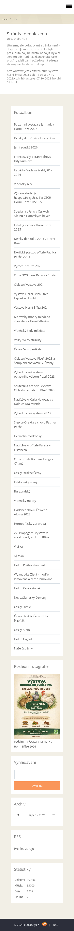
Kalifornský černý (25, 482)
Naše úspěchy (23, 648)
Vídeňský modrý (25, 501)
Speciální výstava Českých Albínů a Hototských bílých (32, 213)
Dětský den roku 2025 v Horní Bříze (34, 241)
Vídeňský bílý (23, 184)
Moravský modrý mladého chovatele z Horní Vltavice (32, 319)
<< (19, 815)
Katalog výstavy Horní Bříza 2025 (32, 227)
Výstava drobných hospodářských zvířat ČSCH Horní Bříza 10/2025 (32, 197)
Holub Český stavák (27, 588)
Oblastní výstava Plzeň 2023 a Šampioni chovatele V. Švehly (34, 360)
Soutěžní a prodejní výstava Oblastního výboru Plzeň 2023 (34, 388)
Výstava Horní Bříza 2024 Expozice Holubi (31, 296)
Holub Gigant (23, 639)
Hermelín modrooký (28, 436)
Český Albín (22, 630)
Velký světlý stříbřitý (27, 340)
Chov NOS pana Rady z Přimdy (35, 275)
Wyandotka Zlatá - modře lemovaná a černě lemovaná (33, 576)
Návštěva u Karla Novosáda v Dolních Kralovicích (33, 401)
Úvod (4, 19)
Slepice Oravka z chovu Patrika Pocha (35, 424)
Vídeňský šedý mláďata (29, 331)
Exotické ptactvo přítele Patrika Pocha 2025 (35, 254)
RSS (55, 925)
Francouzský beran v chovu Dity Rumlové (32, 159)
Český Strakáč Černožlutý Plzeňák (31, 618)
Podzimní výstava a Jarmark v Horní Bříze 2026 (34, 126)
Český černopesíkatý (28, 349)
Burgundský (22, 491)
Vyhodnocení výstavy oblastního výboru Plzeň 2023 (34, 374)
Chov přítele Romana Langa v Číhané (34, 461)
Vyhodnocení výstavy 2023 (32, 413)
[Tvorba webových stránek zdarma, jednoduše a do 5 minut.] (44, 924)
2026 (42, 815)
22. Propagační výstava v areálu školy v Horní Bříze (31, 535)
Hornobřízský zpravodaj (30, 524)
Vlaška (18, 546)
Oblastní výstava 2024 (29, 284)
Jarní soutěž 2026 (26, 147)
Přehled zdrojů (24, 849)
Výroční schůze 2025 (28, 266)
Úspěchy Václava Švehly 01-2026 (33, 172)
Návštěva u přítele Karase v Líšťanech (32, 447)
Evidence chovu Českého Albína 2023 (30, 512)
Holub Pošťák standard (29, 565)
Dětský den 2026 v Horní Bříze (35, 138)
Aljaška (19, 556)
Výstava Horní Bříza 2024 (31, 307)
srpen (33, 815)
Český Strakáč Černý (27, 473)
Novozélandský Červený (30, 597)
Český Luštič (22, 607)
